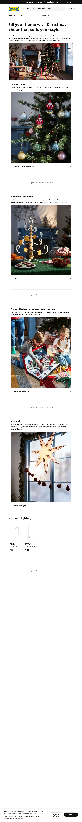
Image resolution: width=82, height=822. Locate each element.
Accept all (71, 814)
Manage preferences (56, 815)
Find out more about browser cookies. (20, 813)
